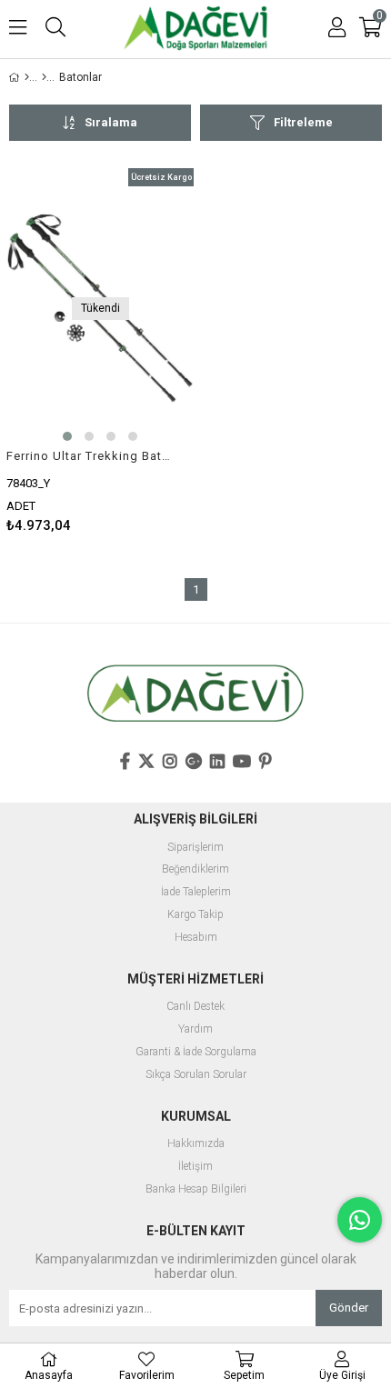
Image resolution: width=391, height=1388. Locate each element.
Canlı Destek (195, 1007)
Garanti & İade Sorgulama (195, 1052)
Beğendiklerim (195, 869)
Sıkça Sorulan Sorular (195, 1075)
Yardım (195, 1029)
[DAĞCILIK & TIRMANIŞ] (44, 77)
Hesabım (196, 938)
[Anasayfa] (27, 77)
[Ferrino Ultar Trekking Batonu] (100, 308)
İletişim (195, 1167)
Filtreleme (303, 122)
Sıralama (111, 122)
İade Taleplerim (196, 892)
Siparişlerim (195, 848)
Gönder (348, 1307)
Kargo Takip (195, 915)
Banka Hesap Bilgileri (195, 1189)
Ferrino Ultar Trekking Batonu (88, 456)
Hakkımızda (196, 1144)
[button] (67, 436)
